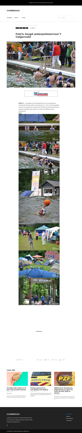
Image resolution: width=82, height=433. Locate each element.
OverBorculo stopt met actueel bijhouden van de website (41, 2)
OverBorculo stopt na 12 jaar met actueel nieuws (16, 389)
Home (17, 25)
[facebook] (7, 425)
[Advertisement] (39, 317)
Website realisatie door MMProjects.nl (21, 431)
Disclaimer (68, 416)
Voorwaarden (69, 420)
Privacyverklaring (69, 418)
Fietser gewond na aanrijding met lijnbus (39, 389)
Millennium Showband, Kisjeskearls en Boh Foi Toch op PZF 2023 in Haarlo (63, 390)
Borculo (20, 25)
